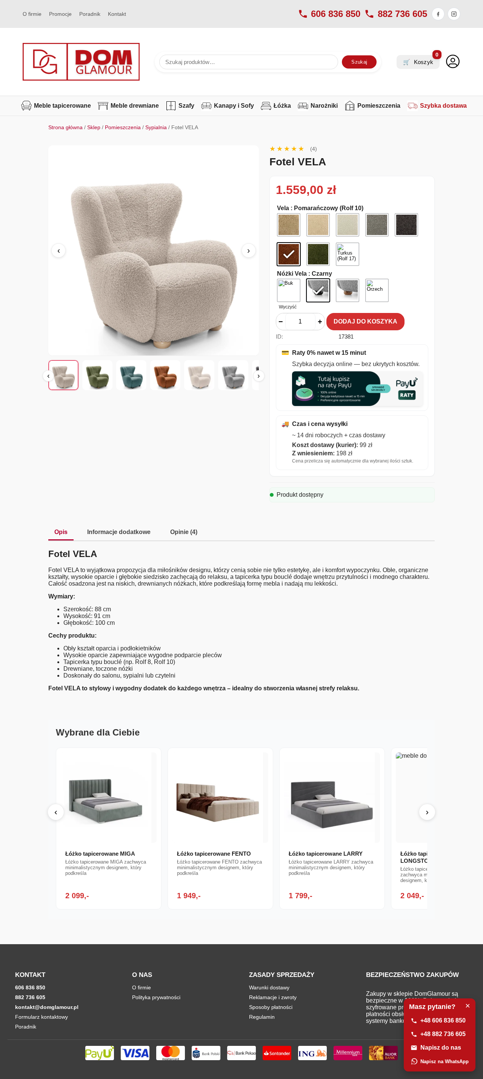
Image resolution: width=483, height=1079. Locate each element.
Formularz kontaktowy (41, 1017)
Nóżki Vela (292, 273)
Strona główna (65, 127)
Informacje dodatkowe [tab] (119, 532)
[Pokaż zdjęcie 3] (131, 375)
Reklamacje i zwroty (273, 997)
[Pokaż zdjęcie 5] (199, 375)
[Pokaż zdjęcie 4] (165, 375)
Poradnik (89, 14)
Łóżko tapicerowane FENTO (214, 853)
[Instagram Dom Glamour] (454, 14)
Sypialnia (156, 127)
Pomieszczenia (123, 127)
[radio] (288, 225)
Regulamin (262, 1017)
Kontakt (117, 14)
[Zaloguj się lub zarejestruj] (452, 62)
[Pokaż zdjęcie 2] (97, 375)
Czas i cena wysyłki (314, 424)
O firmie (32, 14)
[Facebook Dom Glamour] (438, 14)
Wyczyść (288, 307)
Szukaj (359, 62)
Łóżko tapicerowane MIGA (100, 853)
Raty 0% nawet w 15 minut (323, 352)
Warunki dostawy (269, 987)
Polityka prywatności (156, 997)
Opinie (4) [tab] (183, 532)
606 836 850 (335, 14)
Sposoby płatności (270, 1007)
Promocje (60, 14)
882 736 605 (402, 14)
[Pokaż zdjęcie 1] (63, 375)
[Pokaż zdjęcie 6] (233, 375)
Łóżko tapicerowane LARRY (326, 853)
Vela (283, 208)
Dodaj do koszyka (365, 321)
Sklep (93, 127)
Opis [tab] (61, 532)
